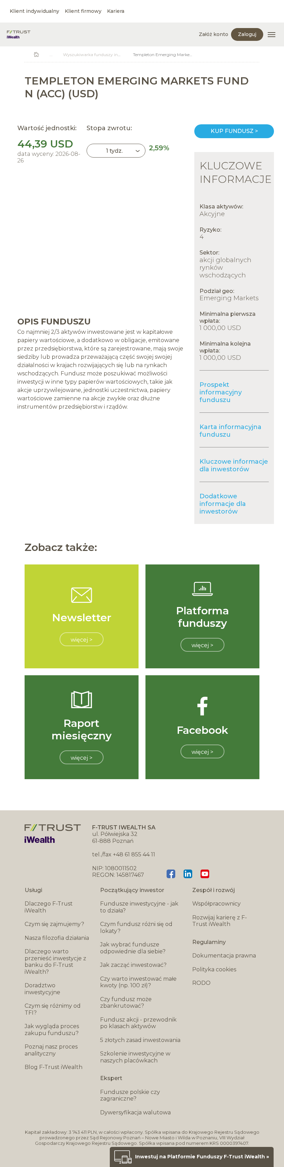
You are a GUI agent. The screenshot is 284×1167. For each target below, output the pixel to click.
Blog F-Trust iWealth (53, 1067)
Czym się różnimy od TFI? (53, 1009)
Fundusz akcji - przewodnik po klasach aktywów (138, 1023)
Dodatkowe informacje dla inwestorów (222, 503)
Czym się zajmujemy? (54, 924)
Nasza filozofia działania (57, 938)
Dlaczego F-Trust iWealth (49, 907)
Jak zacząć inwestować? (133, 965)
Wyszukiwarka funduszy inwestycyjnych (104, 54)
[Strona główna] (18, 34)
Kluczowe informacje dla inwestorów (233, 465)
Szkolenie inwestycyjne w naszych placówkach (135, 1057)
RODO (201, 983)
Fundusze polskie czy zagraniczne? (130, 1095)
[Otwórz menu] (271, 34)
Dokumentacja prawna (224, 955)
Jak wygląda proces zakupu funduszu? (52, 1029)
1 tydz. (114, 151)
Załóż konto (213, 34)
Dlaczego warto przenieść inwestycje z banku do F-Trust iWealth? (55, 961)
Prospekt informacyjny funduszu (220, 392)
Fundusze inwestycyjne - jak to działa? (139, 907)
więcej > (81, 639)
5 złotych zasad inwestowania (140, 1040)
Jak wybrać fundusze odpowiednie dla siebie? (133, 948)
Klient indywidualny (34, 11)
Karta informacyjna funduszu (230, 430)
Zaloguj (247, 34)
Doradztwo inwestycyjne (42, 989)
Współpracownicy (216, 903)
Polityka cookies (214, 969)
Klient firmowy (83, 11)
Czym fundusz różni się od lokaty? (136, 927)
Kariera (115, 11)
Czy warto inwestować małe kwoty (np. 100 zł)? (138, 982)
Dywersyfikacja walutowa (135, 1112)
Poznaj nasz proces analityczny (51, 1050)
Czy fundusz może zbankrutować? (126, 1002)
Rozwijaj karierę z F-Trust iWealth (219, 921)
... (51, 54)
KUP (234, 131)
